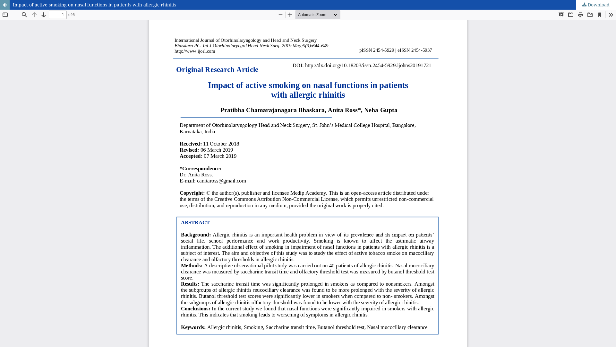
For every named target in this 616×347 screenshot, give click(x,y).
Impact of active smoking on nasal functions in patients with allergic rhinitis (94, 5)
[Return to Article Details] (5, 5)
